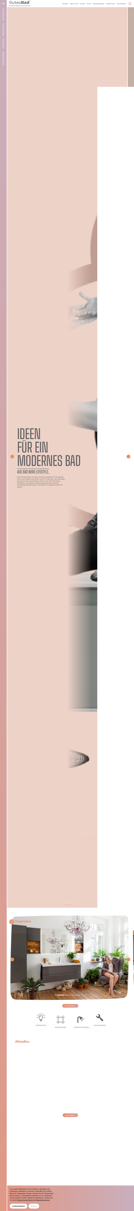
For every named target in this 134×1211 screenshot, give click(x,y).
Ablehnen (34, 1206)
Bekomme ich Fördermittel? (63, 1146)
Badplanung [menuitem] (3, 29)
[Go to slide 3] (68, 904)
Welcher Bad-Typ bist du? (32, 1181)
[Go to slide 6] (75, 995)
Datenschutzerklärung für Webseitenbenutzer (33, 1200)
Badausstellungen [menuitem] (98, 4)
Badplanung (19, 1101)
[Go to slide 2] (64, 904)
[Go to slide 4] (73, 904)
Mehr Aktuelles (69, 1115)
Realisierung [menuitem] (3, 58)
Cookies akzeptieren (18, 1206)
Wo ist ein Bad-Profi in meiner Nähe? (33, 1146)
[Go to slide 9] (84, 995)
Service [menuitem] (89, 4)
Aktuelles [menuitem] (65, 4)
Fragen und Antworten (70, 1179)
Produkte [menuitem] (3, 43)
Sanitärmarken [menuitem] (110, 4)
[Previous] (12, 456)
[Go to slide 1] (61, 904)
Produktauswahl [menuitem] (80, 1020)
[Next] (128, 456)
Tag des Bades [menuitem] (121, 4)
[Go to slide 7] (78, 995)
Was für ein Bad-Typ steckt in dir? (58, 450)
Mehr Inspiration (70, 1006)
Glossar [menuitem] (82, 4)
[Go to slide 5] (78, 904)
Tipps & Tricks (109, 1104)
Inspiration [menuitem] (3, 15)
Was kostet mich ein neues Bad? (104, 1146)
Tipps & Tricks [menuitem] (74, 4)
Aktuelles (26, 1101)
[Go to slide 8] (81, 995)
